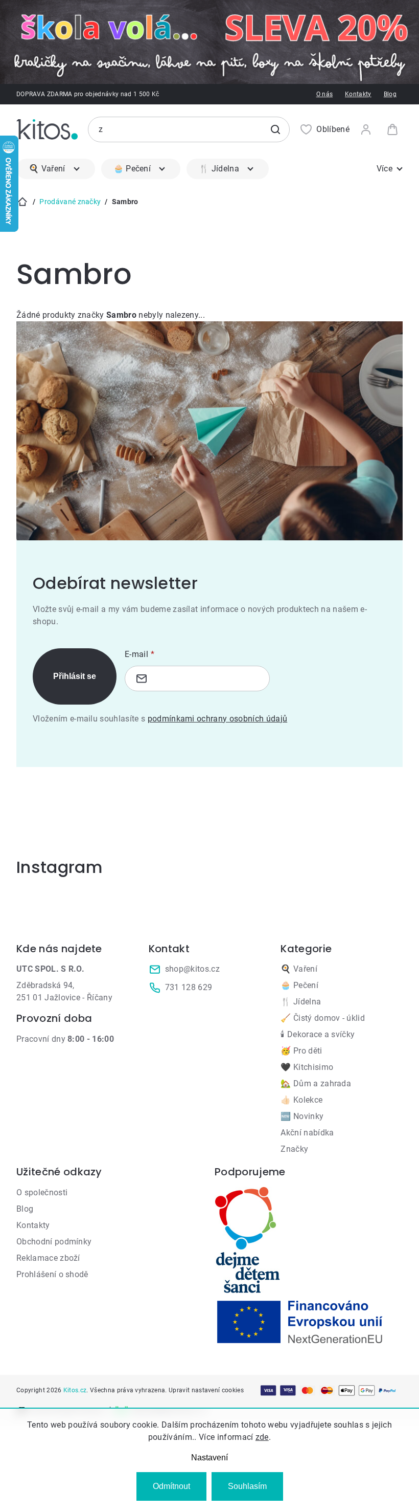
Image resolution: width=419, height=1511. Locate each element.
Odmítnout (171, 1486)
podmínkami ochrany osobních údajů (218, 719)
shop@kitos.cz (192, 969)
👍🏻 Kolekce (301, 1100)
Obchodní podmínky (53, 1241)
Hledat (275, 129)
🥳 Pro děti (301, 1051)
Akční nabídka (307, 1132)
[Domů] (22, 201)
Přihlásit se (74, 676)
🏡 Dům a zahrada (316, 1083)
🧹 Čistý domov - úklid (323, 1018)
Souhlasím (247, 1486)
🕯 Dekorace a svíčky (318, 1034)
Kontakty (358, 94)
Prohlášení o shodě (52, 1274)
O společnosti (41, 1192)
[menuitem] (55, 169)
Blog (390, 94)
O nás (324, 94)
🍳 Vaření (299, 969)
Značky (294, 1149)
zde (262, 1437)
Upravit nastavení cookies (206, 1390)
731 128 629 (189, 987)
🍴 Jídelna (301, 1001)
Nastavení (209, 1457)
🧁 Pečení (299, 985)
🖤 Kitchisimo (307, 1067)
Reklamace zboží (48, 1258)
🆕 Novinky (302, 1116)
